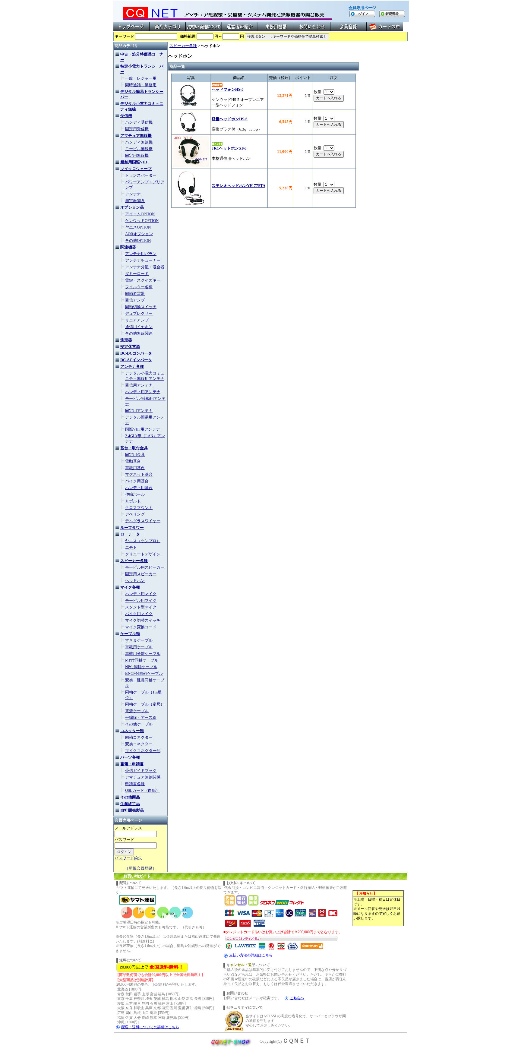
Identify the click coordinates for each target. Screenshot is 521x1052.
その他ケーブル (139, 724)
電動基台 (133, 461)
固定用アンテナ (139, 410)
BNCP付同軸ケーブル (144, 673)
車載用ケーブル (139, 647)
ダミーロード (137, 273)
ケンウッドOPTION (142, 220)
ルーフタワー (132, 527)
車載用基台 (135, 468)
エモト (131, 547)
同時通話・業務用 (140, 85)
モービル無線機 (139, 149)
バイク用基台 (137, 481)
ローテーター (132, 534)
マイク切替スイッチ (142, 620)
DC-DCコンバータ (136, 353)
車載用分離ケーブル (142, 653)
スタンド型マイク (140, 607)
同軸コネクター (139, 737)
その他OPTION (138, 240)
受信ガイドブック (140, 770)
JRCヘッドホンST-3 (229, 148)
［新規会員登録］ (140, 868)
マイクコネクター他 (142, 750)
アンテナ (133, 194)
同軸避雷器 (135, 293)
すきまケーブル (139, 640)
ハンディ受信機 (139, 122)
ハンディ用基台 (139, 487)
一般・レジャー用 (140, 78)
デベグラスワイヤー (142, 521)
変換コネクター (139, 744)
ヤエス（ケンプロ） (142, 541)
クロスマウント (139, 507)
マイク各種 (130, 587)
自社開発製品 (132, 810)
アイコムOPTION (140, 214)
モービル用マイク (140, 600)
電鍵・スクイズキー (142, 280)
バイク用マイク (139, 613)
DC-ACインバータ (136, 360)
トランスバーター (140, 175)
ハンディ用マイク (140, 594)
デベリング (135, 514)
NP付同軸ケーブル (141, 667)
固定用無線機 (137, 155)
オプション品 (132, 207)
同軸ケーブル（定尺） (144, 704)
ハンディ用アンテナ (142, 392)
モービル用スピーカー (144, 567)
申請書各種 (135, 784)
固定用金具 (135, 454)
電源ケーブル (137, 711)
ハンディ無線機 (139, 142)
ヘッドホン (135, 580)
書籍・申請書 (132, 764)
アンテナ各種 (132, 366)
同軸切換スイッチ (140, 307)
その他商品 (130, 797)
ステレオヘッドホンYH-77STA (238, 185)
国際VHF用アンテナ (142, 429)
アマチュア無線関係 (142, 777)
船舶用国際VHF (134, 162)
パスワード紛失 (128, 858)
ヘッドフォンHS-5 (228, 89)
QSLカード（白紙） (142, 790)
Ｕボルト (133, 501)
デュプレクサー (139, 313)
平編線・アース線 (140, 717)
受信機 (126, 115)
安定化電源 (130, 346)
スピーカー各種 (134, 560)
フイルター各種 (139, 287)
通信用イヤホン (139, 326)
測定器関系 (135, 200)
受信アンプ (135, 300)
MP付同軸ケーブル (141, 660)
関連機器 (128, 247)
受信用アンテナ (139, 385)
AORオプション (139, 234)
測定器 (126, 340)
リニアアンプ (137, 320)
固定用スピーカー (140, 574)
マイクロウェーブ (136, 168)
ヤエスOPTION (138, 227)
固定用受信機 (137, 129)
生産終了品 (130, 803)
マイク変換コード (140, 627)
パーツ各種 (130, 757)
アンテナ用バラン (140, 253)
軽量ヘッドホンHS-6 (230, 119)
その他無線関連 (139, 333)
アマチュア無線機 (136, 135)
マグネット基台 (139, 474)
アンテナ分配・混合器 (144, 267)
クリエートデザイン (142, 554)
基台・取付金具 (134, 448)
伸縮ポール (135, 494)
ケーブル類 (130, 633)
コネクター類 (132, 730)
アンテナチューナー (142, 260)
